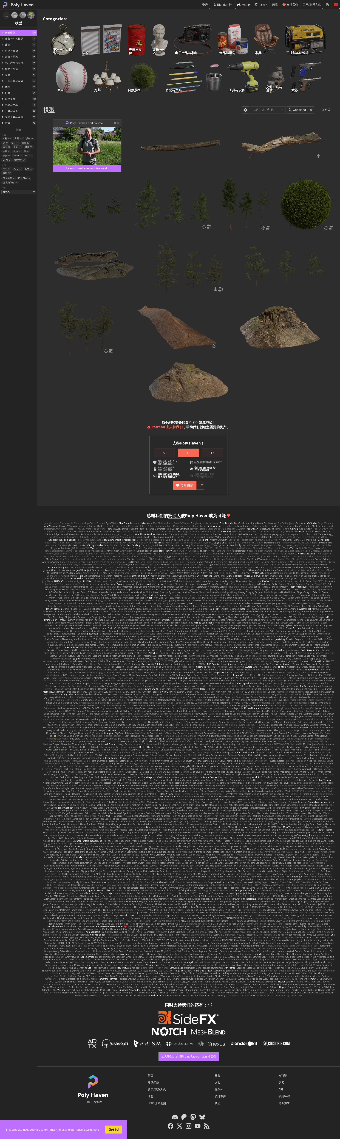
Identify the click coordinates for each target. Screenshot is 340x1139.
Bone (6, 159)
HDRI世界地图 (157, 1103)
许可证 (283, 1076)
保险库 (171, 467)
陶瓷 (25, 142)
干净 (6, 168)
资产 (205, 5)
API (281, 1089)
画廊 (275, 5)
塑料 (14, 142)
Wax (28, 155)
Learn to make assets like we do (87, 168)
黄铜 (29, 138)
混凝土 (17, 147)
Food (17, 155)
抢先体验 (199, 462)
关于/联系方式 (312, 5)
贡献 (217, 1076)
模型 (49, 110)
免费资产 (167, 463)
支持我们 (292, 5)
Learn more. (92, 1130)
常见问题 (153, 1082)
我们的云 (167, 474)
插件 (206, 470)
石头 (6, 147)
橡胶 (6, 155)
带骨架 (10, 178)
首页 (150, 1076)
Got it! (114, 1129)
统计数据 (220, 1096)
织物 (17, 151)
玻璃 (28, 147)
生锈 (28, 168)
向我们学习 (200, 474)
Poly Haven (22, 5)
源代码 (219, 1089)
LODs (25, 178)
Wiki (217, 1082)
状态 (217, 1103)
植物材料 (19, 159)
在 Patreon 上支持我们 (165, 427)
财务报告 (284, 1103)
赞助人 (174, 515)
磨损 (7, 172)
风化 (17, 168)
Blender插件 (225, 5)
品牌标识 (284, 1096)
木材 (7, 138)
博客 (150, 1096)
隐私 (281, 1082)
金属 (19, 138)
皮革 (6, 151)
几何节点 (11, 182)
